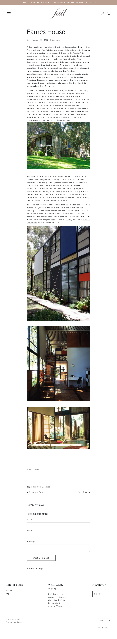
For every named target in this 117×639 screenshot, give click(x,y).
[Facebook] (99, 628)
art (38, 470)
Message (31, 542)
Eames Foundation (59, 200)
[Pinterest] (106, 628)
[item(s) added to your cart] (109, 13)
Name (29, 519)
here (53, 220)
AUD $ (102, 621)
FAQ (8, 594)
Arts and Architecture (51, 99)
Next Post (83, 492)
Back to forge (36, 569)
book (68, 220)
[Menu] (9, 14)
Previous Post (36, 492)
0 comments (55, 40)
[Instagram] (103, 628)
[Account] (102, 13)
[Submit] (108, 594)
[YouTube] (110, 628)
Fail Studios (16, 620)
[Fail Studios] (58, 13)
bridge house (43, 487)
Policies (9, 590)
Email (30, 531)
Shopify (20, 622)
